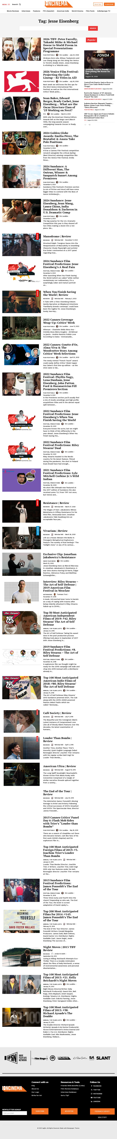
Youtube (97, 1097)
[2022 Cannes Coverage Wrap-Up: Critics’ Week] (21, 328)
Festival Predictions (51, 271)
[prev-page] (85, 125)
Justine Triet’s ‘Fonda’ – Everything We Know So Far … (98, 71)
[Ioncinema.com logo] (14, 1089)
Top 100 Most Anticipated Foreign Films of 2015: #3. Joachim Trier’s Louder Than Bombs (60, 851)
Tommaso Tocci (62, 594)
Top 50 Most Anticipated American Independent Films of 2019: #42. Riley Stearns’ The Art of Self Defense (60, 619)
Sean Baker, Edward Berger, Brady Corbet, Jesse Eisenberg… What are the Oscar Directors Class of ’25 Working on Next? (61, 104)
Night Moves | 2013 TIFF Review (59, 948)
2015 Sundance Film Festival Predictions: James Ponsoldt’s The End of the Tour (60, 884)
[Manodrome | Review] (21, 244)
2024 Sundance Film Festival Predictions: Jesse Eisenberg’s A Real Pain (60, 264)
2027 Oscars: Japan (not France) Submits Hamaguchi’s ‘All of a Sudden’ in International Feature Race (99, 116)
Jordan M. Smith (60, 954)
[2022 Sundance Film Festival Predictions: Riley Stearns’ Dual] (21, 452)
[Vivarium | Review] (21, 537)
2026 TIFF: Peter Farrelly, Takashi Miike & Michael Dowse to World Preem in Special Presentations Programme (60, 45)
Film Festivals (49, 55)
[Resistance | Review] (21, 511)
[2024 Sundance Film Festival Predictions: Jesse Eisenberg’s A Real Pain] (21, 271)
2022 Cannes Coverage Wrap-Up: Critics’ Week (59, 321)
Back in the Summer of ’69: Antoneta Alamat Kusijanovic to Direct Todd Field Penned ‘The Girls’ (99, 95)
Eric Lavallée (63, 55)
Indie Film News (49, 561)
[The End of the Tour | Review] (21, 800)
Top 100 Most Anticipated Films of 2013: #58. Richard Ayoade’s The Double (60, 1011)
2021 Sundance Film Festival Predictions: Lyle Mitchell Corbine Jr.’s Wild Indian (61, 474)
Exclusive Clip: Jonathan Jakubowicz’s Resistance (59, 555)
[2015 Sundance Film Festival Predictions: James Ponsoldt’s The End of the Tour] (21, 890)
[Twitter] (91, 1090)
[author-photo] (57, 55)
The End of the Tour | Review (57, 792)
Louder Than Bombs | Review (57, 739)
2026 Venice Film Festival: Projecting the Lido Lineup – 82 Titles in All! (61, 74)
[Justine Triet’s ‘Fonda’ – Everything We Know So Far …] (99, 59)
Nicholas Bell (59, 240)
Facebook (97, 1086)
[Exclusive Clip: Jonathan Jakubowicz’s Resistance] (21, 564)
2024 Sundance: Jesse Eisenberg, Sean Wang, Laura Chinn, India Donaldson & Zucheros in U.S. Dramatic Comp (60, 206)
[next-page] (89, 125)
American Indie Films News (93, 89)
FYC (44, 114)
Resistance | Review (56, 503)
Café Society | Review (57, 713)
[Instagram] (91, 1093)
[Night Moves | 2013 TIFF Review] (21, 957)
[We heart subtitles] (59, 4)
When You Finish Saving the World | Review (59, 293)
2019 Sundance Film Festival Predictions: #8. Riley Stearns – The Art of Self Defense (60, 651)
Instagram (97, 1094)
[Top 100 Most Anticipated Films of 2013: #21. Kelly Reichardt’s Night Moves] (21, 984)
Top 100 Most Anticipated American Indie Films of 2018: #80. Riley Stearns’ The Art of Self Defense (60, 682)
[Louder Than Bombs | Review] (21, 747)
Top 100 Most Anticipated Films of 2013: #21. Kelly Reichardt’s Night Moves (60, 977)
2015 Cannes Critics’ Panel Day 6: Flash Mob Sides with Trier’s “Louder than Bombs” (61, 822)
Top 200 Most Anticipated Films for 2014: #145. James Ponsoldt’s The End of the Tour (60, 915)
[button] (17, 4)
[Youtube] (91, 1097)
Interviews (47, 594)
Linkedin (96, 1101)
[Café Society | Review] (21, 721)
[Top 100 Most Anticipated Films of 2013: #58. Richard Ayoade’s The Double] (21, 1017)
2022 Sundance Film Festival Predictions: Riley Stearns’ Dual (61, 445)
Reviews (46, 240)
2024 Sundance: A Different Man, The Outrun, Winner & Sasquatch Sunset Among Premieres (60, 172)
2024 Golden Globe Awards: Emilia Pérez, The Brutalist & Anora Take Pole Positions (60, 137)
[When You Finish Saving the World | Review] (21, 301)
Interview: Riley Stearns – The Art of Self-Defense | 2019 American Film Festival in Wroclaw (60, 586)
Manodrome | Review (57, 236)
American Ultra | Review (59, 766)
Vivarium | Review (55, 531)
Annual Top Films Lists (52, 628)
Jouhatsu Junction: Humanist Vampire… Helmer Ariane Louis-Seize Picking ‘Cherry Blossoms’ (98, 105)
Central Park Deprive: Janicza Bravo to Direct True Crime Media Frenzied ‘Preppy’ (98, 84)
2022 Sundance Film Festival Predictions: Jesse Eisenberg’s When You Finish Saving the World (60, 415)
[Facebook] (91, 1086)
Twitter (96, 1090)
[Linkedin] (91, 1101)
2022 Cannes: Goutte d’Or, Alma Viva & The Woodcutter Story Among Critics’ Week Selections (60, 349)
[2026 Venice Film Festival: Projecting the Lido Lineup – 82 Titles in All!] (21, 81)
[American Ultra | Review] (21, 774)
